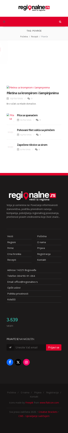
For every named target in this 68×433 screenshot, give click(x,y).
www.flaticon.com (49, 402)
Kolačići (11, 299)
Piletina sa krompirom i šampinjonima (33, 93)
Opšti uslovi (13, 287)
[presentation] (3, 50)
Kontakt (41, 259)
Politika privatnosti (17, 293)
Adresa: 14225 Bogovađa (21, 270)
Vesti (10, 236)
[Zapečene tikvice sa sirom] (11, 147)
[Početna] (34, 7)
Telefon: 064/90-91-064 (21, 275)
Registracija (44, 254)
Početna (24, 36)
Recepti (34, 36)
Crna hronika (14, 254)
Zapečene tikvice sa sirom (32, 145)
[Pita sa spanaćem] (11, 117)
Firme (10, 248)
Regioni (11, 242)
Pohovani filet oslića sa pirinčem (36, 130)
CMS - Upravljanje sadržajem (34, 416)
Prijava (41, 248)
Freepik (29, 402)
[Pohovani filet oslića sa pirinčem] (11, 132)
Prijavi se (53, 347)
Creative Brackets (48, 411)
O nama (41, 242)
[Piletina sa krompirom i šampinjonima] (34, 87)
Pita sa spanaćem (27, 115)
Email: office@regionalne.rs (22, 281)
